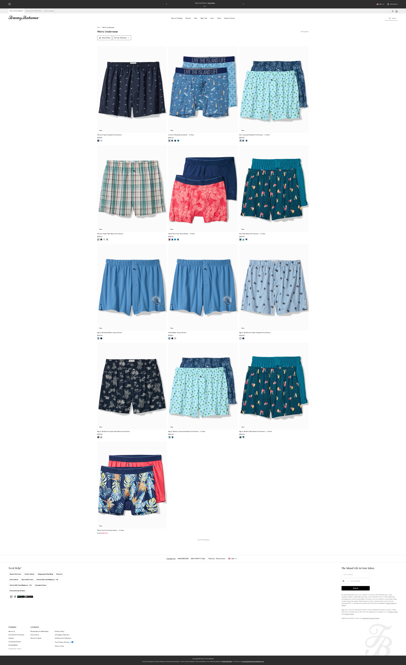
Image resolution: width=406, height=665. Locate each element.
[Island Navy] (178, 239)
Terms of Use (392, 612)
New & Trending (176, 18)
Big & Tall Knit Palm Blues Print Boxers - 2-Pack (255, 431)
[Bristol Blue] (98, 239)
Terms (344, 605)
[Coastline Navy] (172, 239)
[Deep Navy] (101, 338)
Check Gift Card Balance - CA (21, 585)
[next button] (163, 92)
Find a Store (35, 635)
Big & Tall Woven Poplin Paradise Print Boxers (254, 333)
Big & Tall (204, 18)
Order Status (29, 574)
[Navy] (243, 141)
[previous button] (100, 92)
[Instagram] (11, 596)
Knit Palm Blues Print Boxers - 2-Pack (252, 234)
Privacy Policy (390, 603)
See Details (215, 3)
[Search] (391, 18)
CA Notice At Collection (63, 638)
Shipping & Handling (45, 574)
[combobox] (345, 581)
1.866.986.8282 (227, 661)
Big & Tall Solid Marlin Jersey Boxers (109, 333)
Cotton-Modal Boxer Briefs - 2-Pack (181, 135)
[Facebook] (15, 596)
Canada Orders (40, 585)
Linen (212, 18)
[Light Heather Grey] (175, 338)
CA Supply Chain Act (62, 635)
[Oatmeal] (107, 239)
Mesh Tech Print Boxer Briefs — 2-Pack (110, 530)
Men (195, 18)
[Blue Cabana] (101, 141)
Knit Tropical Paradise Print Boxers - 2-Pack (254, 135)
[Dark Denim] (175, 141)
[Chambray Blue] (104, 239)
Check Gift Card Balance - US (47, 580)
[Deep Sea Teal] (240, 239)
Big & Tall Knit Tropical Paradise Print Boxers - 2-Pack (186, 431)
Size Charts (14, 580)
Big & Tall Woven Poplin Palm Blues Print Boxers (113, 431)
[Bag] (396, 11)
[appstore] (29, 596)
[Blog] (14, 649)
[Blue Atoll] (246, 141)
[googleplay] (21, 596)
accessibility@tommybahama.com (253, 661)
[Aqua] (175, 239)
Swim (219, 18)
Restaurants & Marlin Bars (39, 631)
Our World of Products (16, 635)
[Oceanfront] (240, 141)
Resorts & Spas (36, 638)
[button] (204, 6)
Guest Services (15, 574)
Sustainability (13, 645)
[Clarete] (169, 239)
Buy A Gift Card (27, 580)
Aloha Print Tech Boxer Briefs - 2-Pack (181, 234)
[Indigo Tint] (169, 141)
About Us (11, 631)
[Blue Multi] (178, 141)
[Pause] (9, 4)
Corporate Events (14, 642)
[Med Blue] (98, 338)
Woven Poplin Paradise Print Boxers (109, 135)
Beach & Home (229, 18)
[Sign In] (393, 11)
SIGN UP (355, 588)
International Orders (17, 591)
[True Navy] (98, 141)
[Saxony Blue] (243, 239)
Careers (11, 638)
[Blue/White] (172, 141)
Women (188, 18)
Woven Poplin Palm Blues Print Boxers (110, 234)
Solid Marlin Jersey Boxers (177, 333)
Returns (59, 574)
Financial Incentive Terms (370, 618)
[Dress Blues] (101, 239)
